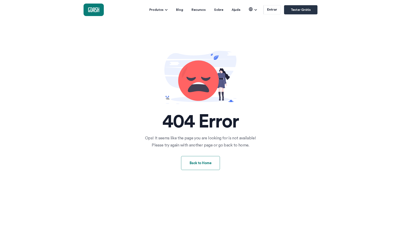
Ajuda (236, 9)
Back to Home (201, 163)
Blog (179, 9)
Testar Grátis (301, 9)
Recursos (199, 9)
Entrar (272, 9)
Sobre (218, 9)
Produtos (156, 9)
